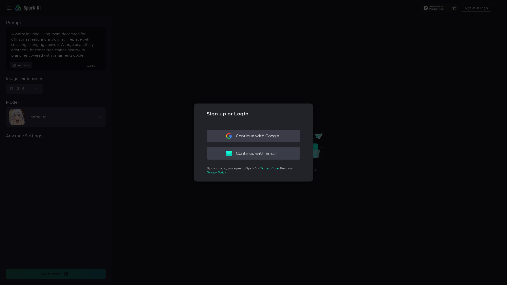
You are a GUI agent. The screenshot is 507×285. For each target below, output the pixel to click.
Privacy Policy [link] (216, 172)
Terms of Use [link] (269, 168)
